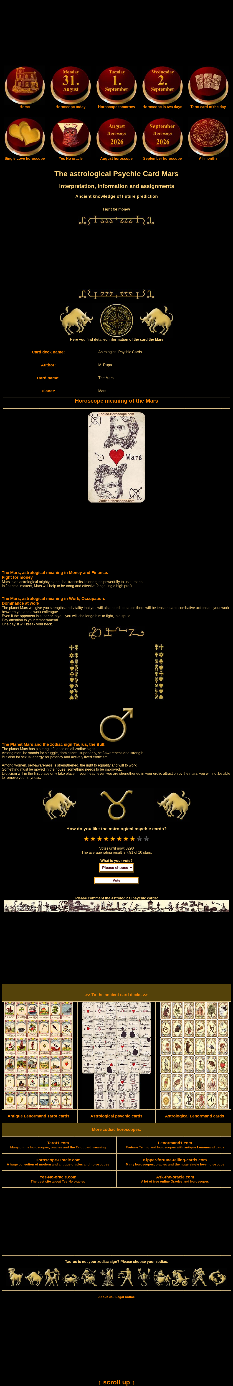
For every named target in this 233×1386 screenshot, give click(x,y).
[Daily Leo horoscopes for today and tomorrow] (89, 1285)
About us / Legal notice (116, 1297)
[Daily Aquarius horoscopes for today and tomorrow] (199, 1285)
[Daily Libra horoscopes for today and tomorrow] (125, 1285)
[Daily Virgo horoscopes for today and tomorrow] (107, 1285)
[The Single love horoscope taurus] (24, 155)
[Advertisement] (116, 34)
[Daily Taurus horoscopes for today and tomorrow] (34, 1285)
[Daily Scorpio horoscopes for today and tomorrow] (144, 1285)
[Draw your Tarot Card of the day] (208, 104)
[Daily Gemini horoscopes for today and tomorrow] (52, 1285)
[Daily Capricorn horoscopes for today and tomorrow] (181, 1285)
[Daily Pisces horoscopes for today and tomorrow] (217, 1285)
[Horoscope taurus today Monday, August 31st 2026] (24, 104)
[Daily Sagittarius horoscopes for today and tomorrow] (162, 1285)
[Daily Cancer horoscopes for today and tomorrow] (70, 1285)
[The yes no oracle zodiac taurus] (70, 155)
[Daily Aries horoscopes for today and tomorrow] (15, 1285)
